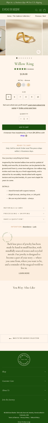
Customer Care (8, 381)
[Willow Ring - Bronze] (4, 324)
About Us (5, 390)
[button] (20, 69)
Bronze (19, 85)
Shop (4, 371)
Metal (24, 80)
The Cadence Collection (21, 16)
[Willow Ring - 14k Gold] (9, 324)
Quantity (24, 114)
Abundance (27, 227)
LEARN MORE (24, 273)
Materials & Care (13, 208)
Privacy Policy (24, 417)
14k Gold (28, 85)
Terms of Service (14, 417)
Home (9, 16)
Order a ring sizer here (27, 108)
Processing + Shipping (17, 213)
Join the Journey (8, 399)
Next (44, 16)
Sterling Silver (23, 85)
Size (24, 92)
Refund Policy (35, 417)
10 (38, 97)
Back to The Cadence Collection (26, 338)
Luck (34, 227)
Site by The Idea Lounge (24, 422)
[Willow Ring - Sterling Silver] (7, 324)
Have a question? (14, 219)
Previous (38, 16)
